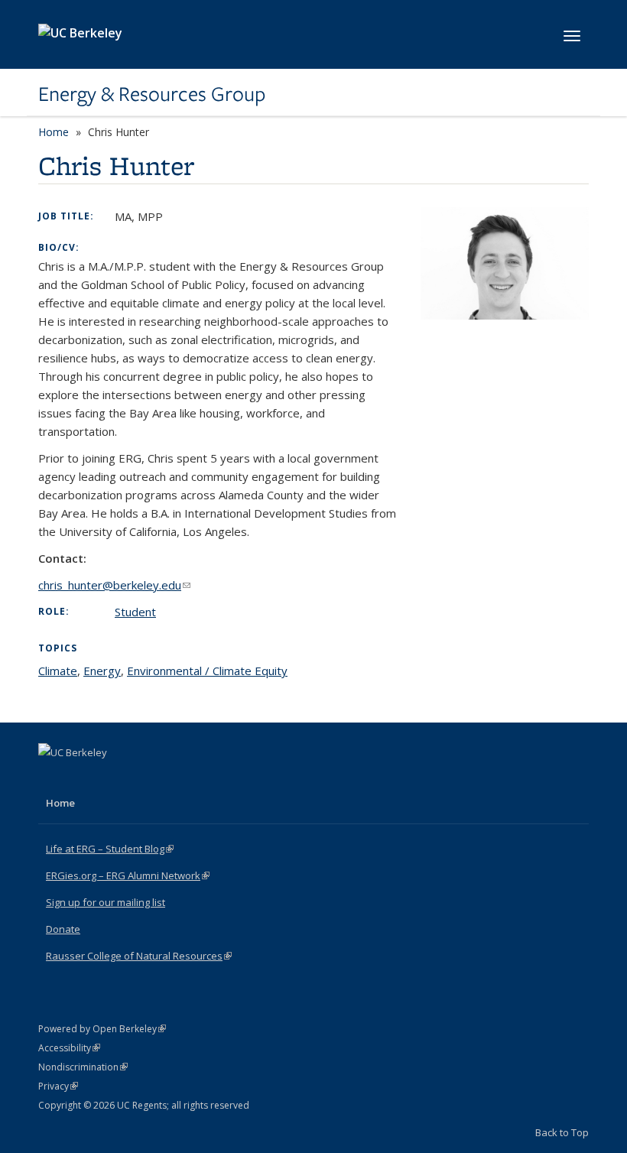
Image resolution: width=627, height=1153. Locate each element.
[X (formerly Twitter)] (82, 778)
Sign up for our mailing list (105, 902)
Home (53, 132)
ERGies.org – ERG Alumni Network (128, 875)
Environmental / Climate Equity (207, 670)
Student (135, 611)
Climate (57, 670)
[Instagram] (112, 778)
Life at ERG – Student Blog (110, 849)
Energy (102, 670)
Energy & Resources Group (151, 94)
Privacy (58, 1086)
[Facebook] (52, 778)
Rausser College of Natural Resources (139, 956)
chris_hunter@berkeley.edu (114, 585)
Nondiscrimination (83, 1066)
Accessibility (69, 1047)
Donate (63, 929)
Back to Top (562, 1132)
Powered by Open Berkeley (102, 1028)
